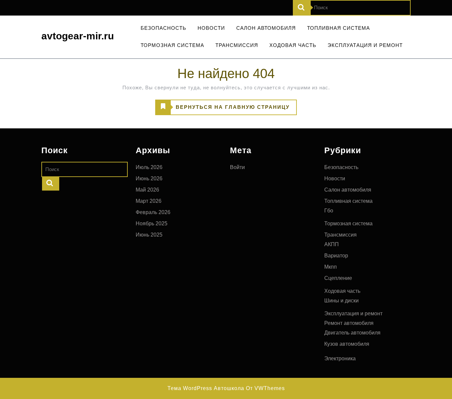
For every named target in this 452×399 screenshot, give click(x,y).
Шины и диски (341, 300)
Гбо (328, 210)
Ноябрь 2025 (151, 223)
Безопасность (163, 28)
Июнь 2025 (149, 235)
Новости (211, 28)
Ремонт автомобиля (349, 323)
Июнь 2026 (149, 178)
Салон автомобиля (266, 28)
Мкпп (330, 267)
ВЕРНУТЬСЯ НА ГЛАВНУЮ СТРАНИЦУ (223, 109)
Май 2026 (147, 190)
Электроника (340, 358)
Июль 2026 (149, 167)
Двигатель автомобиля (352, 332)
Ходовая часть (292, 45)
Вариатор (336, 255)
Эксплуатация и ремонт (365, 45)
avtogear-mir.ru (77, 35)
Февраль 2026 (153, 212)
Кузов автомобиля (346, 344)
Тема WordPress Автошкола (205, 388)
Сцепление (338, 278)
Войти (237, 167)
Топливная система (338, 28)
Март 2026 (148, 201)
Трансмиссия (236, 45)
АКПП (331, 244)
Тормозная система (172, 45)
